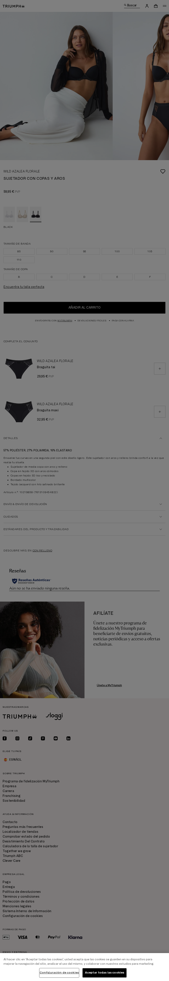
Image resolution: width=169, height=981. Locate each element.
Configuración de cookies (59, 972)
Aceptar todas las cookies (104, 972)
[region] (84, 967)
